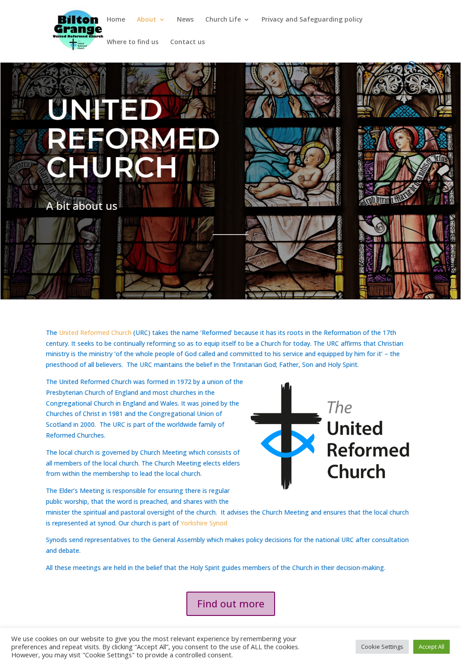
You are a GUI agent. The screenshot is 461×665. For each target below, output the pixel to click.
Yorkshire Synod (204, 523)
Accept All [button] (431, 646)
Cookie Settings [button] (382, 646)
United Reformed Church (95, 332)
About (146, 19)
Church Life (223, 19)
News (185, 19)
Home (116, 19)
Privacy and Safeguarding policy (312, 19)
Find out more (230, 603)
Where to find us (132, 42)
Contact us (187, 42)
